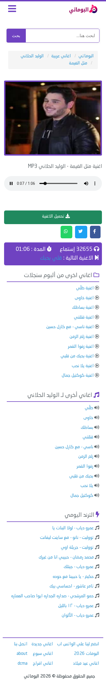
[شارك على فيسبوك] (95, 232)
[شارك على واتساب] (66, 232)
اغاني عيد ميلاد (86, 663)
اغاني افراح (43, 663)
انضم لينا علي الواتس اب (78, 644)
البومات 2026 (86, 654)
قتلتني (88, 437)
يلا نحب (86, 486)
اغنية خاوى (84, 298)
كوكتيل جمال (81, 496)
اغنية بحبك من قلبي (77, 356)
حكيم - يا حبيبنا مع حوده (73, 577)
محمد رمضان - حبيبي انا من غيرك (66, 557)
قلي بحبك (51, 258)
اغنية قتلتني (84, 317)
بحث (16, 35)
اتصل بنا (20, 644)
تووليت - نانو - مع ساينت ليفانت (67, 538)
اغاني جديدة (42, 644)
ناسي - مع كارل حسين (74, 447)
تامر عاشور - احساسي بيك (71, 586)
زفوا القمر (85, 466)
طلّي (89, 408)
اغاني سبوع (43, 654)
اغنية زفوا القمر (81, 347)
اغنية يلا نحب (83, 366)
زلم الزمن (85, 457)
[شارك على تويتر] (81, 232)
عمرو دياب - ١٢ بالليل (76, 606)
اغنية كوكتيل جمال (78, 375)
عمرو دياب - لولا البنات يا (73, 528)
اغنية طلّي (85, 288)
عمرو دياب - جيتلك (79, 567)
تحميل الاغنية (54, 216)
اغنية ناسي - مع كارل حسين (70, 327)
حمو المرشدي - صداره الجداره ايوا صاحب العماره (52, 596)
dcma (22, 663)
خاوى (88, 418)
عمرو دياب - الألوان (78, 615)
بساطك (87, 428)
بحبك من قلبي (81, 476)
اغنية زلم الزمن (82, 337)
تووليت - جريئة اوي (77, 547)
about (22, 654)
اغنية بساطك (83, 307)
